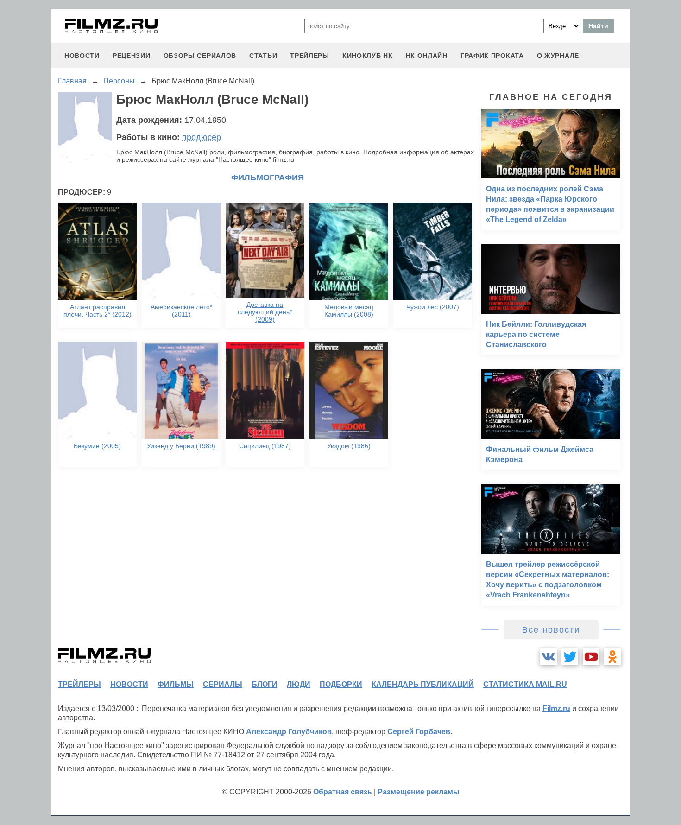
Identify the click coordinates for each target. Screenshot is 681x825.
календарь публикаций (423, 684)
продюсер (201, 137)
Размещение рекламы (419, 792)
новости (82, 55)
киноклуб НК (367, 55)
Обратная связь (342, 792)
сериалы (222, 684)
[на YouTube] (591, 656)
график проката (492, 55)
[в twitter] (569, 656)
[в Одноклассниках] (612, 656)
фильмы (176, 684)
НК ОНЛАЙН (427, 55)
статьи (263, 55)
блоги (264, 684)
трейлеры (309, 55)
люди (298, 684)
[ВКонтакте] (548, 656)
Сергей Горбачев (418, 732)
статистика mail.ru (525, 684)
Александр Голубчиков (289, 732)
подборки (341, 684)
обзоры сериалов (200, 55)
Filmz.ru (556, 708)
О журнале (558, 55)
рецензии (132, 55)
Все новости (551, 630)
